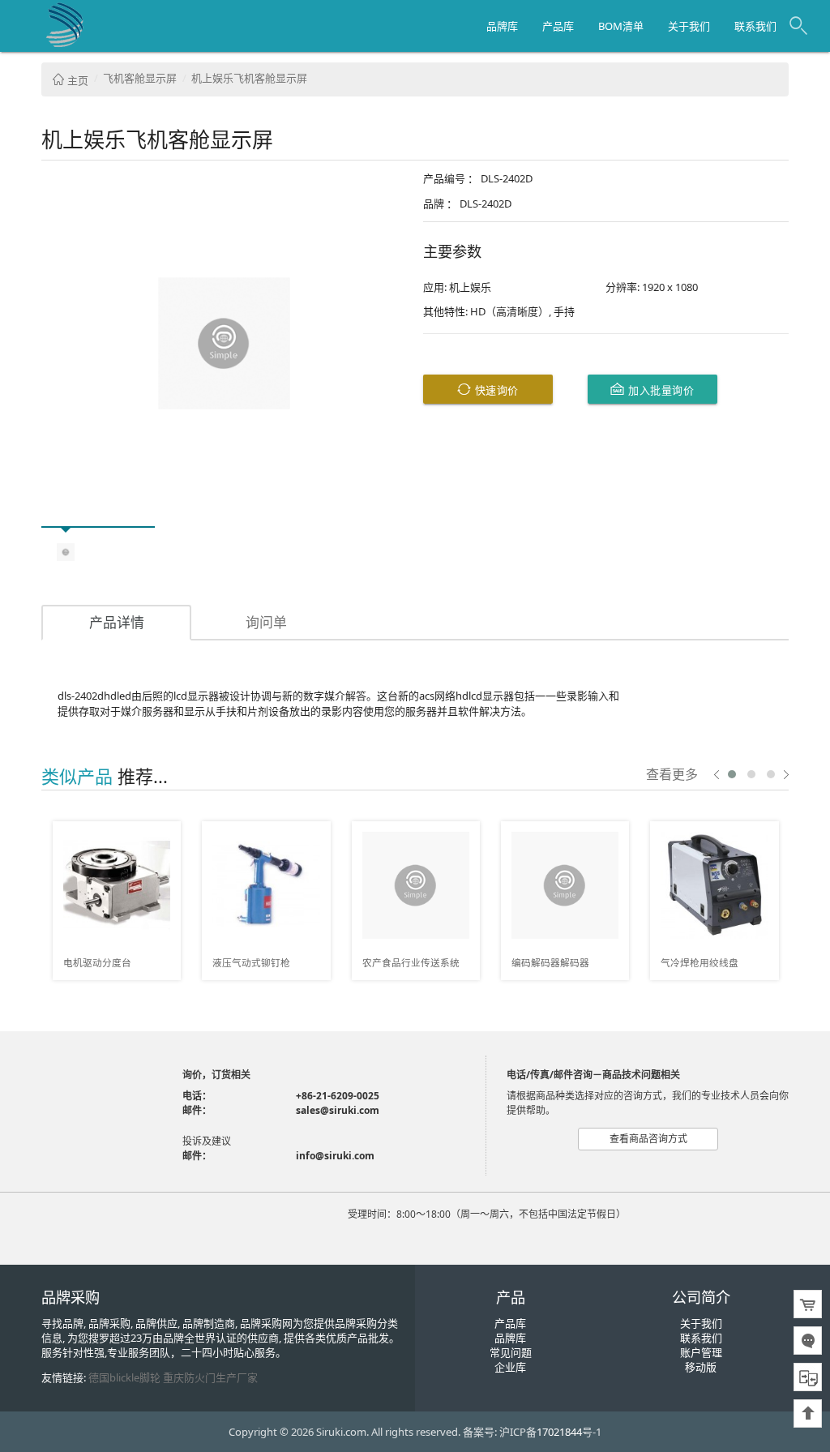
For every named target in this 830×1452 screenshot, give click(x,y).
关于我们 (689, 26)
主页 (76, 80)
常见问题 (511, 1352)
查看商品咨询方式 (648, 1139)
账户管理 (701, 1352)
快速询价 (495, 389)
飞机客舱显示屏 (140, 78)
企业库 (510, 1367)
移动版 (701, 1367)
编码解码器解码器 (550, 962)
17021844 (559, 1431)
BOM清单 (621, 26)
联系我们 (755, 26)
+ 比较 (163, 834)
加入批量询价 (660, 389)
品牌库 (502, 26)
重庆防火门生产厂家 (210, 1377)
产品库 (558, 26)
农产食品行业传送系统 (411, 962)
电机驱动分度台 (97, 962)
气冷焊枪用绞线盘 (699, 962)
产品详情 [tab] (116, 622)
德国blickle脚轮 (124, 1377)
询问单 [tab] (266, 622)
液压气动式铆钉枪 (251, 962)
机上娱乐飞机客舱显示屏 (249, 78)
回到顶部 (808, 1413)
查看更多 (672, 773)
